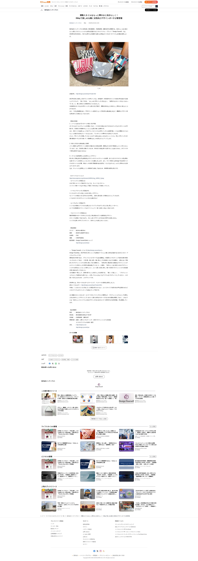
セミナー (85, 544)
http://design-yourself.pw (82, 243)
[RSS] (104, 551)
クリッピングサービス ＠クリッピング (124, 524)
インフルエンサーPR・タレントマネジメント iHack (127, 531)
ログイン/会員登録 (152, 2)
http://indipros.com (81, 324)
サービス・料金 (54, 526)
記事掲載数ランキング (56, 533)
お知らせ (85, 536)
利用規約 (95, 555)
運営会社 (76, 555)
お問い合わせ (99, 376)
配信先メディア (54, 528)
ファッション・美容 (63, 6)
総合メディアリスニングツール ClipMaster (125, 526)
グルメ (51, 6)
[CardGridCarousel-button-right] (127, 339)
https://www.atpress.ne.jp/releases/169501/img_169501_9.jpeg (87, 178)
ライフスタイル (73, 6)
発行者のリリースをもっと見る (99, 418)
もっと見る (153, 426)
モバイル (95, 6)
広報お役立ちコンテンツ (57, 536)
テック (90, 6)
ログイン (85, 526)
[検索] (156, 6)
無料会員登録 (86, 524)
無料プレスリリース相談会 (89, 541)
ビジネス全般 (74, 359)
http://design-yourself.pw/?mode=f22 (86, 93)
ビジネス (85, 6)
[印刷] (59, 363)
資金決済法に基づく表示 (118, 555)
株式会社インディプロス (75, 23)
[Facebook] (49, 363)
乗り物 (100, 6)
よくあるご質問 (86, 534)
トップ (41, 516)
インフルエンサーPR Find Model (123, 529)
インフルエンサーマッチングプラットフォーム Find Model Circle (131, 534)
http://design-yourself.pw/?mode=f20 (91, 285)
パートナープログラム (85, 555)
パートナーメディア (55, 531)
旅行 (56, 6)
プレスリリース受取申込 (89, 539)
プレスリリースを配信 (123, 2)
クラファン (106, 6)
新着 (42, 6)
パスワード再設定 (87, 529)
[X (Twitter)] (53, 363)
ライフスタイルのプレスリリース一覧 (55, 516)
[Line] (56, 363)
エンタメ (47, 6)
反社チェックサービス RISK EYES (123, 536)
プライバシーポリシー (105, 555)
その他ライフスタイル (54, 359)
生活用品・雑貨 (65, 359)
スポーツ (80, 6)
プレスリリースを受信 (136, 2)
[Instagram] (100, 551)
